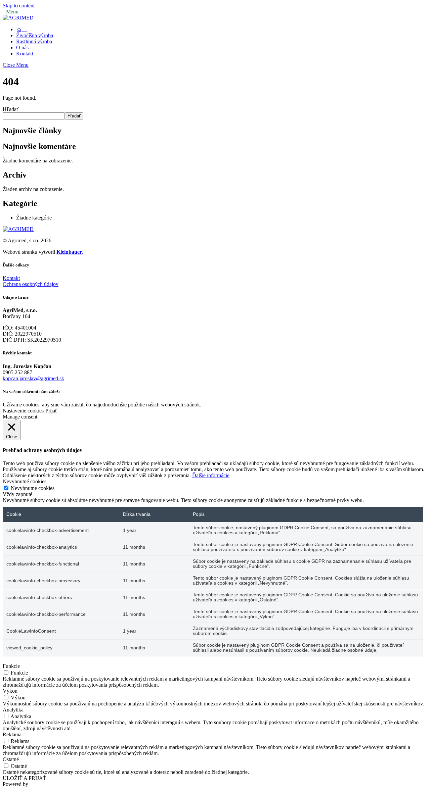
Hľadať (11, 109)
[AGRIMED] (18, 17)
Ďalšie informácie (210, 475)
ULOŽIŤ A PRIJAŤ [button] (24, 778)
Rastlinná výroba (34, 41)
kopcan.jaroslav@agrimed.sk (33, 378)
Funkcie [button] (11, 666)
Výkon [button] (10, 691)
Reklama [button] (12, 734)
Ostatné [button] (11, 759)
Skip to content (19, 5)
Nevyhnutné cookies (32, 488)
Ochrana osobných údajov (30, 284)
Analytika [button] (13, 709)
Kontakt (24, 53)
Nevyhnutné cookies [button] (24, 481)
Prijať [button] (51, 410)
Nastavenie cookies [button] (23, 410)
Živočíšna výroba (34, 35)
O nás (22, 47)
